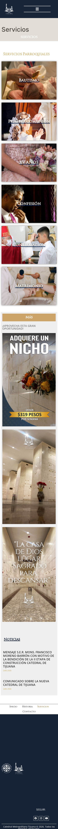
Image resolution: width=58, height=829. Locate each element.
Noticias (12, 639)
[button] (37, 9)
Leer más (7, 670)
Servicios (43, 707)
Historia (27, 707)
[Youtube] (46, 818)
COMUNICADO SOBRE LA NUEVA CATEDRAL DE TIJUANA (26, 683)
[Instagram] (41, 818)
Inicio (13, 707)
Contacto (29, 711)
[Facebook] (35, 818)
